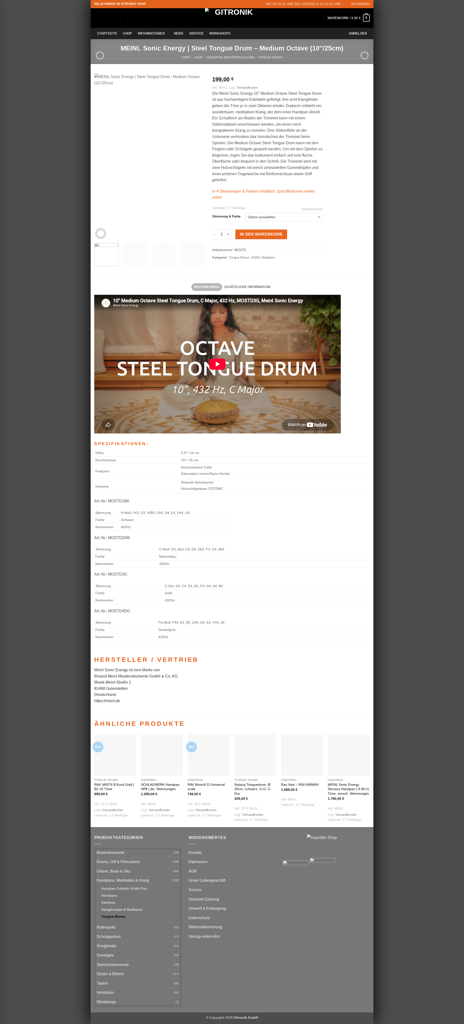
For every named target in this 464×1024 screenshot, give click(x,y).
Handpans (109, 895)
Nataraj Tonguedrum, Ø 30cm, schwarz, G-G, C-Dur (252, 789)
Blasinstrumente (110, 853)
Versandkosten (247, 87)
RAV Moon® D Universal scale (206, 787)
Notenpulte (106, 927)
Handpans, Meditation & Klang (231, 57)
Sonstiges (105, 955)
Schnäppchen (109, 937)
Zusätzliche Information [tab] (247, 287)
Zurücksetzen (312, 209)
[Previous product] (364, 55)
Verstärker (105, 992)
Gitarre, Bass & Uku (113, 871)
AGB (192, 871)
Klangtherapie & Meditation (122, 909)
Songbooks (106, 946)
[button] (348, 18)
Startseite (107, 33)
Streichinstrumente (113, 965)
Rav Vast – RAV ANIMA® (300, 784)
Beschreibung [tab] (207, 287)
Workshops (220, 33)
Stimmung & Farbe (226, 216)
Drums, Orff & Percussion (118, 862)
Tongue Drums (271, 57)
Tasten (102, 983)
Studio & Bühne (110, 974)
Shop (127, 33)
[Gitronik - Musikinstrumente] (232, 18)
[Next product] (99, 55)
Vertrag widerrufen (204, 936)
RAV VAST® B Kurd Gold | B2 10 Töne (114, 787)
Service (196, 33)
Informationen (151, 33)
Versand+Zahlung (203, 899)
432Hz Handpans (263, 257)
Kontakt (195, 853)
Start (186, 57)
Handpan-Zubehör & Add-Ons (124, 888)
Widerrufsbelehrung (205, 927)
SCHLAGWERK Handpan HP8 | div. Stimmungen (160, 787)
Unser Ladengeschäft (206, 880)
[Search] (122, 18)
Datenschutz (199, 918)
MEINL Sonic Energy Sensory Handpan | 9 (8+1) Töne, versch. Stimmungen (348, 789)
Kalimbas (108, 902)
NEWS (179, 33)
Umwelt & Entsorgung (207, 908)
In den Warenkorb (261, 234)
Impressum (197, 862)
